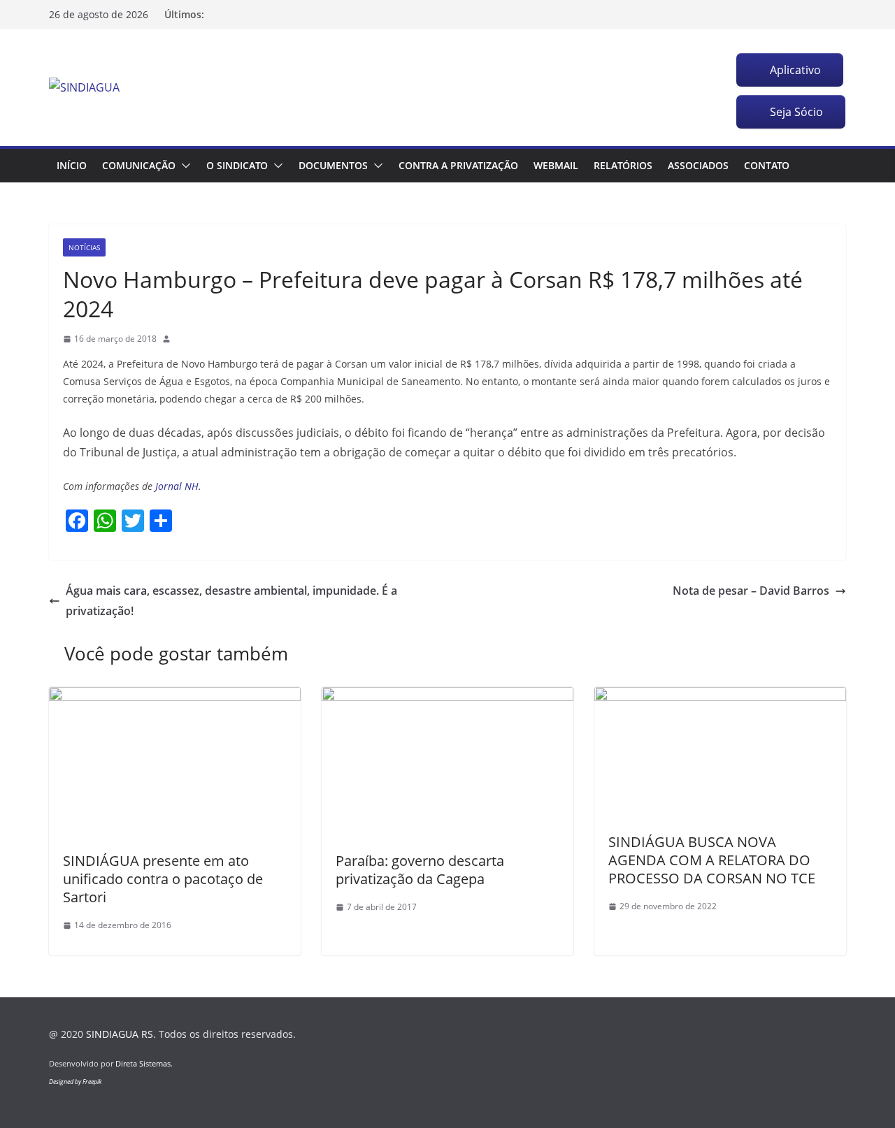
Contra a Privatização (458, 165)
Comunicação (139, 165)
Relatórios (623, 165)
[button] (183, 165)
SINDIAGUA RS (119, 1034)
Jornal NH (175, 486)
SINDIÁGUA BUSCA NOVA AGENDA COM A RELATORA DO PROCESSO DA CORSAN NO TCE (711, 860)
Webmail (556, 165)
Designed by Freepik (75, 1081)
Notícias (84, 247)
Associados (698, 165)
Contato (766, 165)
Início (72, 165)
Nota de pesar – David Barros (751, 590)
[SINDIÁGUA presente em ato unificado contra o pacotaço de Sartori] (175, 696)
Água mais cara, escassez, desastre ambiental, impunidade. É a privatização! (231, 601)
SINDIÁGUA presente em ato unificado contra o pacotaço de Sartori (163, 878)
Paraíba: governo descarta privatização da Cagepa (420, 869)
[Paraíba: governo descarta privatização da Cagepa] (447, 696)
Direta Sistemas (143, 1063)
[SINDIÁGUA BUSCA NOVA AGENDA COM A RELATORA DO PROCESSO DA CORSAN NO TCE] (720, 696)
